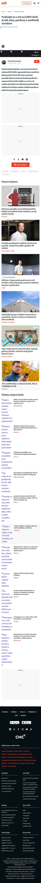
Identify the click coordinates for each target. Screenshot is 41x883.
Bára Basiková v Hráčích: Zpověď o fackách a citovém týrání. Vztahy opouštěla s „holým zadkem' (25, 636)
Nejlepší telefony (6, 840)
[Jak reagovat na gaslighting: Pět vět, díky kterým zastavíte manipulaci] (7, 482)
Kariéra (23, 715)
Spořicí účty (26, 840)
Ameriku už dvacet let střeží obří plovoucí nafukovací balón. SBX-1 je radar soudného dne (25, 498)
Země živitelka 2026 (28, 851)
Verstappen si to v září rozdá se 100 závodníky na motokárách (25, 618)
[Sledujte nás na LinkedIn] (10, 729)
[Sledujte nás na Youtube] (26, 729)
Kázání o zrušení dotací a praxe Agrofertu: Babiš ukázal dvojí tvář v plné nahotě (25, 428)
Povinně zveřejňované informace (25, 878)
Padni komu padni (7, 820)
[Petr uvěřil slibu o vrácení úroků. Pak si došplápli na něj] (20, 371)
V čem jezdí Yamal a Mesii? (9, 783)
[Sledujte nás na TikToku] (31, 729)
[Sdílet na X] (18, 159)
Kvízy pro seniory (6, 786)
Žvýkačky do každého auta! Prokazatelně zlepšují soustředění (25, 453)
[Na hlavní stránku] (4, 3)
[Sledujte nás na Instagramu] (22, 729)
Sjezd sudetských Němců (9, 815)
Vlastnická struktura (26, 874)
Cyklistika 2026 (27, 826)
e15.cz (3, 11)
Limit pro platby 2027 (29, 843)
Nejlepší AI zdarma (7, 843)
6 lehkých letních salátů (29, 799)
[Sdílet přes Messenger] (22, 159)
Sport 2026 (26, 805)
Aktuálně (5, 773)
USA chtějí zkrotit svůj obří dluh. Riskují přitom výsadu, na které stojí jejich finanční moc (19, 351)
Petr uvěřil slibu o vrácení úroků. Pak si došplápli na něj (19, 385)
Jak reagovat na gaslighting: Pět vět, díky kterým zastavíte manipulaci (26, 473)
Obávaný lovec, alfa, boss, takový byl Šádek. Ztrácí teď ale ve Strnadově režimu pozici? (26, 548)
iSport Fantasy (12, 754)
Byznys (10, 11)
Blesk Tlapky (18, 751)
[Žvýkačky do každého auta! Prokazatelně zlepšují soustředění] (7, 460)
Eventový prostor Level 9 (16, 763)
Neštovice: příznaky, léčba (9, 781)
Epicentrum (5, 778)
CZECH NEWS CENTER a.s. (27, 859)
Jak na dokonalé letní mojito (31, 796)
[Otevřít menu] (38, 3)
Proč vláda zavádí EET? (8, 817)
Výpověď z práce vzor (8, 823)
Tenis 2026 (26, 818)
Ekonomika (27, 832)
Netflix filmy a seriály (7, 851)
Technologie (6, 832)
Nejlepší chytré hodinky (8, 845)
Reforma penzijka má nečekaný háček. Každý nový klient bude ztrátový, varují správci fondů (19, 211)
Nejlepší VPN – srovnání (8, 848)
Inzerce (22, 712)
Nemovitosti (11, 757)
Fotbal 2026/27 (27, 813)
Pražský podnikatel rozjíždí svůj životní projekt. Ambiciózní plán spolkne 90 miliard (19, 245)
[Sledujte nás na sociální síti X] (14, 729)
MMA (24, 810)
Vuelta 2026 (12, 766)
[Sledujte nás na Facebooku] (18, 729)
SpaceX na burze (6, 837)
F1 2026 (25, 821)
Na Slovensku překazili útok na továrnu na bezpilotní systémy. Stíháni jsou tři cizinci (24, 592)
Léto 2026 (26, 773)
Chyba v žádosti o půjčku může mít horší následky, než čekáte (25, 527)
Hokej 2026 (26, 815)
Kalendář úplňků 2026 (8, 789)
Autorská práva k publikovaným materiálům (20, 867)
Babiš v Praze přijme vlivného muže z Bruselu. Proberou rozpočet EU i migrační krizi (26, 401)
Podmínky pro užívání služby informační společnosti (20, 869)
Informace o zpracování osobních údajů (17, 871)
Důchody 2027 (27, 845)
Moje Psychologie (7, 751)
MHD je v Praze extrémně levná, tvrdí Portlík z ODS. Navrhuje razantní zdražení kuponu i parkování (20, 282)
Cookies (32, 871)
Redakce (14, 712)
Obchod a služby (19, 11)
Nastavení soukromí (13, 874)
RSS (16, 715)
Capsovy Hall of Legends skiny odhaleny (24, 574)
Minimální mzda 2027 (29, 848)
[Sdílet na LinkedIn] (26, 159)
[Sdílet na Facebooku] (14, 159)
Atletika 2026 (26, 823)
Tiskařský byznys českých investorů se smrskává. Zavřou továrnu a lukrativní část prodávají (19, 317)
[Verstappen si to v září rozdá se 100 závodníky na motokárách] (7, 623)
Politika (4, 805)
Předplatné (32, 712)
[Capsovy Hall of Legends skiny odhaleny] (7, 579)
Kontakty (5, 712)
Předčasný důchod (28, 837)
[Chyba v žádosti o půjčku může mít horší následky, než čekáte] (7, 534)
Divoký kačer (5, 825)
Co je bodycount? (6, 791)
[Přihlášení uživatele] (34, 3)
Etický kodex (10, 878)
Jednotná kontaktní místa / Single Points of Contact (20, 876)
